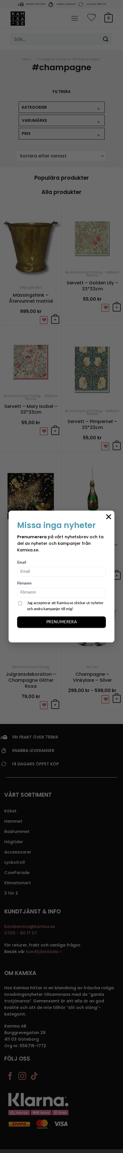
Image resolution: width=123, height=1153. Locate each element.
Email (21, 563)
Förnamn (24, 583)
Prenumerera (61, 622)
